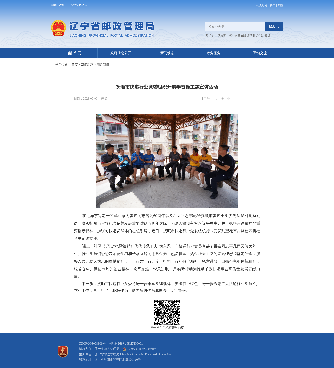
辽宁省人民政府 (77, 5)
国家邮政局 (58, 5)
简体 (272, 5)
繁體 (280, 5)
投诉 (267, 35)
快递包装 (258, 35)
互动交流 (260, 53)
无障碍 (263, 5)
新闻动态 (167, 53)
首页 (75, 64)
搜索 (272, 26)
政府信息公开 (120, 53)
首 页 (76, 53)
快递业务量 (233, 35)
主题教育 (220, 35)
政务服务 (214, 53)
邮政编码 (246, 35)
